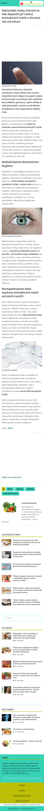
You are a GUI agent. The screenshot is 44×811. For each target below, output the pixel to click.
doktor (19, 489)
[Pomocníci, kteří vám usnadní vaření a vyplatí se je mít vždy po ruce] (6, 675)
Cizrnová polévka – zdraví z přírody (27, 741)
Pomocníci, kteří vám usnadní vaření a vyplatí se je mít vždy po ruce (26, 675)
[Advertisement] (22, 43)
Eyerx (10, 428)
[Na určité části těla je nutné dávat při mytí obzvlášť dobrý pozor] (6, 566)
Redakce (22, 785)
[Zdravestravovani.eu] (31, 3)
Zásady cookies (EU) (22, 801)
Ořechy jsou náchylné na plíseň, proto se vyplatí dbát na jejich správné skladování (26, 649)
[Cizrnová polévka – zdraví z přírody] (6, 743)
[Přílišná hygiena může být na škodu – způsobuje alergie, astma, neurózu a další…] (6, 578)
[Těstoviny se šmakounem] (6, 731)
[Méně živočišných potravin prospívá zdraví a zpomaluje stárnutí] (6, 664)
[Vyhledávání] (22, 618)
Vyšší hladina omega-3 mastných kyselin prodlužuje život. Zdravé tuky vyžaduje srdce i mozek (26, 689)
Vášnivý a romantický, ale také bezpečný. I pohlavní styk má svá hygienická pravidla (26, 542)
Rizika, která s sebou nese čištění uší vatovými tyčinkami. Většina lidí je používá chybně (27, 590)
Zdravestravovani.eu (17, 766)
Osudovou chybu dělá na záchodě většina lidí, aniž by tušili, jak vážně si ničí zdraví (27, 554)
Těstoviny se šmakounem (23, 729)
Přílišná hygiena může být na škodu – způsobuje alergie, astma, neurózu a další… (27, 578)
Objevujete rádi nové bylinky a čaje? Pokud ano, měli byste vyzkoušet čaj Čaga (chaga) (25, 635)
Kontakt (22, 790)
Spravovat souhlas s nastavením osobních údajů (22, 805)
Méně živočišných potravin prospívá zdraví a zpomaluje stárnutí (27, 662)
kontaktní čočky (10, 494)
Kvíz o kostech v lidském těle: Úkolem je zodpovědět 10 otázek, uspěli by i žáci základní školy (26, 717)
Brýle (10, 489)
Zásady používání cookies (22, 795)
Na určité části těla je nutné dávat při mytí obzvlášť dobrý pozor (27, 565)
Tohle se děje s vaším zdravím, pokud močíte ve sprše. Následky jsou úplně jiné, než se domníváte (26, 602)
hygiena (30, 489)
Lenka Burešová (28, 503)
